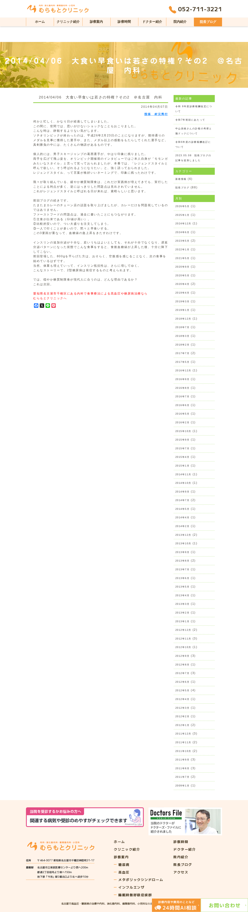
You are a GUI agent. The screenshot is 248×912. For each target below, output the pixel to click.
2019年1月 (182, 310)
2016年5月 (182, 413)
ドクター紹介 (152, 21)
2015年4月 (182, 457)
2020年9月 (182, 266)
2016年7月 (182, 396)
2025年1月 (182, 215)
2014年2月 (182, 526)
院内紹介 (180, 21)
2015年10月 (183, 431)
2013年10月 (183, 543)
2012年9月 (182, 656)
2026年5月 (182, 206)
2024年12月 (183, 223)
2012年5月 (182, 690)
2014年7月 (182, 500)
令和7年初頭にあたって (190, 119)
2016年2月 (182, 422)
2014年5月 (182, 509)
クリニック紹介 (68, 21)
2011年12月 (183, 733)
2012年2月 (182, 716)
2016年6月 (182, 405)
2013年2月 (182, 612)
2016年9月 (182, 379)
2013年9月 (182, 552)
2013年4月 (182, 595)
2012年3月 (182, 708)
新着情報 (181, 179)
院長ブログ (208, 22)
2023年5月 (182, 240)
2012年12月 (183, 630)
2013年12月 (183, 535)
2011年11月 (183, 742)
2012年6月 (182, 682)
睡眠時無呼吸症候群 (135, 894)
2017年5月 (182, 362)
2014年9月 (182, 491)
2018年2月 (182, 344)
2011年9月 (182, 759)
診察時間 (124, 21)
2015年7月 (182, 448)
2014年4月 (182, 517)
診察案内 (96, 21)
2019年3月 (182, 301)
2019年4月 (182, 292)
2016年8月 (182, 388)
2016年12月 (183, 370)
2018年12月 (183, 318)
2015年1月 (182, 465)
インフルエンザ (131, 887)
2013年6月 (182, 578)
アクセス (180, 872)
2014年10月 (183, 483)
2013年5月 (182, 586)
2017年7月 (182, 353)
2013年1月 (182, 621)
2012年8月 (182, 664)
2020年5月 (182, 275)
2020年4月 (182, 284)
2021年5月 (182, 258)
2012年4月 (182, 699)
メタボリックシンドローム (140, 879)
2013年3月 (182, 604)
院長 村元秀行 (156, 114)
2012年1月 (182, 725)
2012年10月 (183, 647)
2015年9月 (182, 439)
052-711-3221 (200, 9)
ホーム (40, 21)
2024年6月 (182, 232)
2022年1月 (182, 249)
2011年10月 (183, 751)
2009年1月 (182, 785)
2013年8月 (182, 560)
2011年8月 (182, 768)
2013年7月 (182, 569)
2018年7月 (182, 327)
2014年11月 (183, 474)
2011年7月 (182, 777)
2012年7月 (182, 673)
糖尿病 (124, 864)
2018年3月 (182, 336)
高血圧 (124, 872)
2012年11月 (183, 638)
